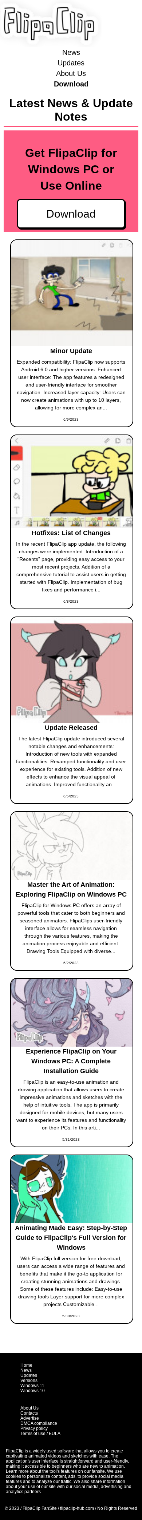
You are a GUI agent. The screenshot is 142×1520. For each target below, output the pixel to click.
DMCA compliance (38, 1423)
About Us (71, 73)
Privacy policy (34, 1428)
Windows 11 (32, 1385)
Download (71, 84)
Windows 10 (32, 1390)
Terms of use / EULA (40, 1433)
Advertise (29, 1418)
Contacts (29, 1413)
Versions (29, 1380)
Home (26, 1365)
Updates (71, 63)
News (71, 52)
